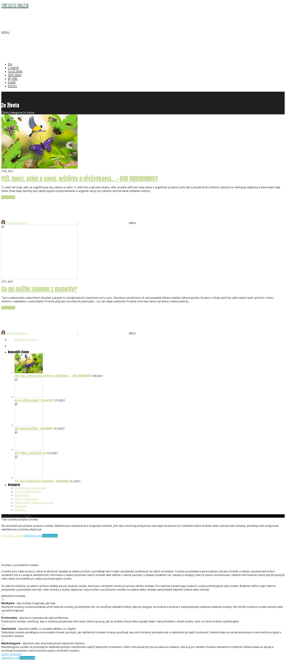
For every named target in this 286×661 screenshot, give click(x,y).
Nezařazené (22, 495)
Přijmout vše (50, 536)
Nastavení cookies (12, 536)
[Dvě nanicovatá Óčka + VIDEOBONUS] (29, 425)
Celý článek (8, 197)
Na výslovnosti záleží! (28, 491)
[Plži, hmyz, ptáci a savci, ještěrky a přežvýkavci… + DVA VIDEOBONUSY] (29, 372)
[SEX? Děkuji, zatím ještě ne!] (29, 449)
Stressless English (26, 339)
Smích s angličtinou (27, 499)
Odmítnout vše (33, 536)
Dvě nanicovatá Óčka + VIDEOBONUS (34, 428)
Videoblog (21, 506)
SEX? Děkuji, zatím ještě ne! (30, 453)
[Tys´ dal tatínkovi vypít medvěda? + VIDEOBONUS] (29, 478)
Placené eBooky (15, 71)
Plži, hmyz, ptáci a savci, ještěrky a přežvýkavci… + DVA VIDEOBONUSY (79, 178)
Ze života (20, 510)
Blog (10, 64)
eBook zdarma (14, 75)
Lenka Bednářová (16, 223)
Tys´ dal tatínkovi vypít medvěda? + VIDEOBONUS (42, 481)
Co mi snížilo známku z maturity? (39, 289)
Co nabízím (13, 68)
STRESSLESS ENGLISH (14, 5)
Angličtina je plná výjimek (30, 488)
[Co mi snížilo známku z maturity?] (29, 397)
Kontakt (12, 82)
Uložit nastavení (11, 654)
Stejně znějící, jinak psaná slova (34, 502)
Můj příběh (13, 79)
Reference (12, 86)
